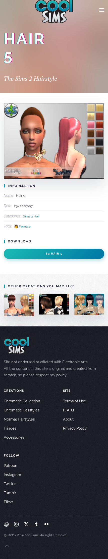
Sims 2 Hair (31, 216)
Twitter (10, 484)
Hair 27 (54, 304)
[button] (101, 10)
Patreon (10, 465)
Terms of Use (74, 401)
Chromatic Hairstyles (21, 410)
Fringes (10, 428)
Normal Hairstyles (19, 419)
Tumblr (10, 493)
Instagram (12, 474)
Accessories (14, 437)
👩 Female (22, 226)
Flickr (8, 502)
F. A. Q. (69, 410)
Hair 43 (89, 304)
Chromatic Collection (22, 401)
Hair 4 (19, 305)
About (68, 419)
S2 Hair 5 (54, 253)
